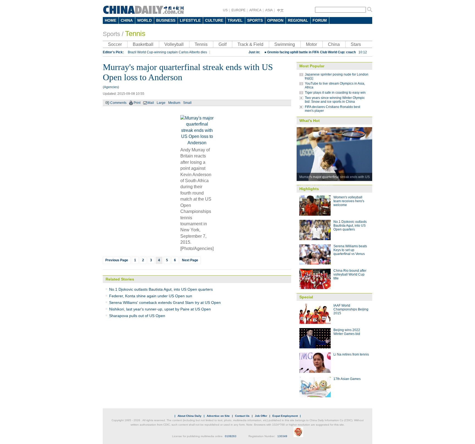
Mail (151, 103)
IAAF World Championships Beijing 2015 (350, 309)
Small (187, 103)
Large (161, 103)
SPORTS (255, 20)
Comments (118, 103)
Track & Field (250, 44)
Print (137, 103)
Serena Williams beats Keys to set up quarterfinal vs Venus (350, 250)
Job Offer (261, 415)
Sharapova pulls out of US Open (137, 315)
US (225, 10)
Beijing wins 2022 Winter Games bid (346, 332)
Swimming (284, 44)
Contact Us (242, 415)
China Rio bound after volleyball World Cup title (349, 274)
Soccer (115, 44)
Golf (223, 44)
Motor (311, 44)
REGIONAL (298, 20)
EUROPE (238, 10)
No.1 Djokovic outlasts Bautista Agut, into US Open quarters (161, 289)
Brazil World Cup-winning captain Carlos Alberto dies (167, 52)
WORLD (144, 20)
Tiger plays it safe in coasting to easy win (335, 93)
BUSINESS (165, 20)
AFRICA (255, 10)
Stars (356, 44)
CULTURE (214, 20)
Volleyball (174, 44)
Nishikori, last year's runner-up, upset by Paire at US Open (160, 309)
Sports (111, 33)
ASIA (269, 10)
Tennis (135, 33)
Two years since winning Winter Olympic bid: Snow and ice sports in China (335, 100)
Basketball (143, 44)
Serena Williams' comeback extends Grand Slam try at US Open (165, 302)
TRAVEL (235, 20)
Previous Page (116, 260)
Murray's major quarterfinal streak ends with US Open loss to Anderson (334, 178)
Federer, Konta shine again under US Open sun (150, 296)
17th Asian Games (347, 379)
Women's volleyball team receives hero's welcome (348, 201)
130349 (282, 436)
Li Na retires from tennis (351, 354)
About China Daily (189, 415)
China (334, 44)
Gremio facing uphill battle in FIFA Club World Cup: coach (317, 52)
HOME (110, 20)
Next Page (190, 260)
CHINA (127, 20)
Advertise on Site (218, 415)
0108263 (230, 436)
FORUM (320, 20)
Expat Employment (285, 415)
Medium (174, 103)
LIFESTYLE (190, 20)
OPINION (275, 20)
